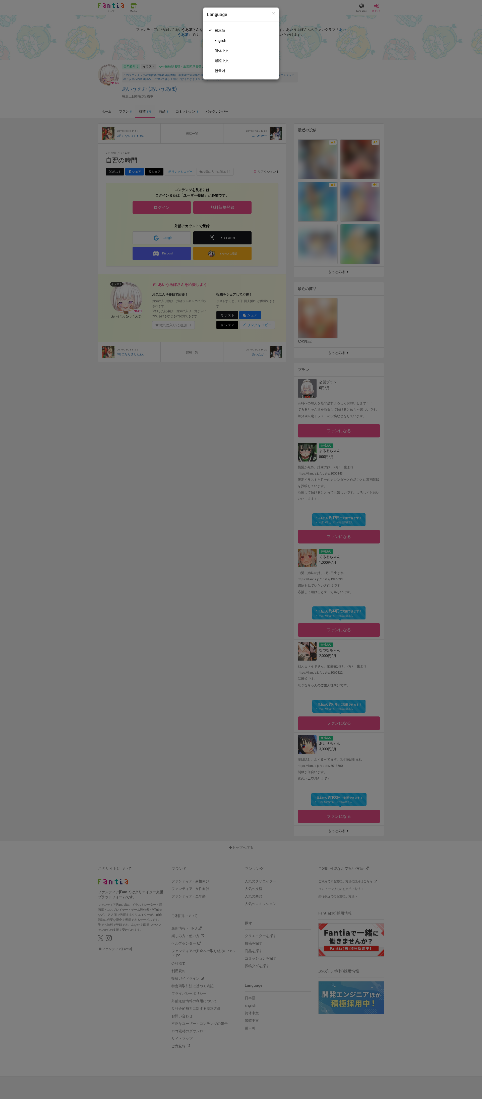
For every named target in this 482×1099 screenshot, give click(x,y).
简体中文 (222, 51)
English (220, 41)
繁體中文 (222, 61)
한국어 (220, 71)
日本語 (220, 31)
